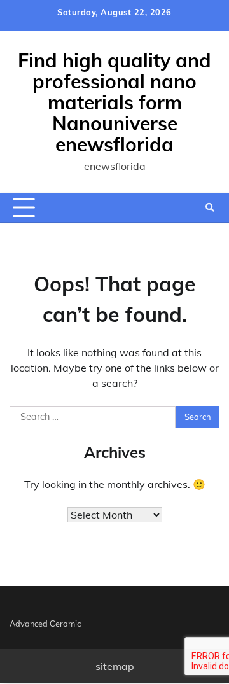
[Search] (209, 207)
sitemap (114, 666)
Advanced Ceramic (45, 623)
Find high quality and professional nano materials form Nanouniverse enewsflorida (114, 102)
